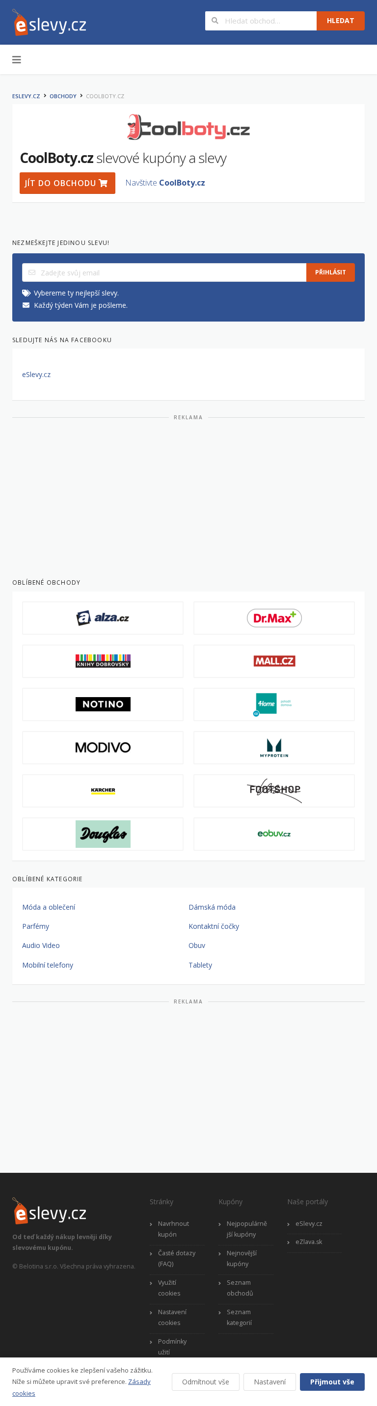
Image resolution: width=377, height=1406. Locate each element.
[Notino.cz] (103, 704)
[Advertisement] (188, 495)
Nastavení (270, 1381)
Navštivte (165, 182)
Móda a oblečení (48, 907)
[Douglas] (103, 834)
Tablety (200, 965)
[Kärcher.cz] (103, 791)
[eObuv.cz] (274, 834)
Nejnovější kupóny (242, 1259)
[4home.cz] (274, 704)
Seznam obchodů (240, 1288)
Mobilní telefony (47, 965)
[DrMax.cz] (274, 618)
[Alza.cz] (103, 618)
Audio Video (41, 945)
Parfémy (35, 926)
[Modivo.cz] (103, 747)
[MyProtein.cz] (274, 747)
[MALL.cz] (274, 661)
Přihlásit (330, 272)
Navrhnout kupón (173, 1229)
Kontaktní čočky (213, 926)
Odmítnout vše (205, 1381)
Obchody (63, 96)
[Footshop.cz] (274, 791)
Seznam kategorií (239, 1317)
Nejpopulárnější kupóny (247, 1229)
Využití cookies (169, 1288)
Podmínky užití (172, 1347)
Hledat (340, 20)
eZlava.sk (309, 1242)
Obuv (196, 945)
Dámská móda (212, 907)
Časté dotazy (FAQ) (176, 1259)
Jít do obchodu (62, 183)
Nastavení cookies (172, 1317)
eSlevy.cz (26, 96)
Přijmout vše (332, 1381)
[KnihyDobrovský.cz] (103, 661)
